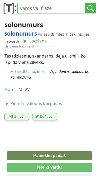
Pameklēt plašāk (49, 155)
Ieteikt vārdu (49, 167)
